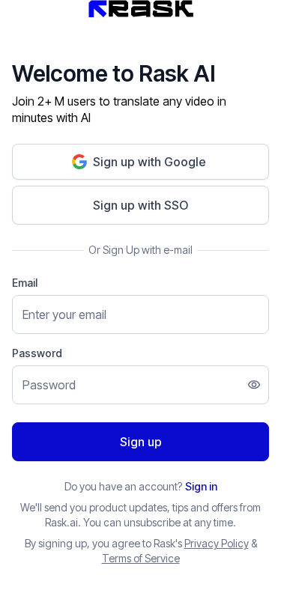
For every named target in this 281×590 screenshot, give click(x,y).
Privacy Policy (216, 543)
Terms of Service (141, 558)
